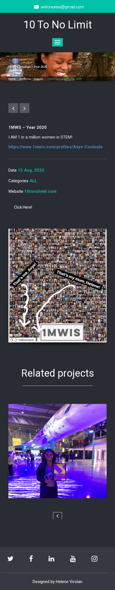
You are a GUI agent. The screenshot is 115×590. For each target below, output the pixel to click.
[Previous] (13, 108)
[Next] (24, 108)
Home (12, 79)
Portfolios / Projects (31, 79)
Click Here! (23, 207)
